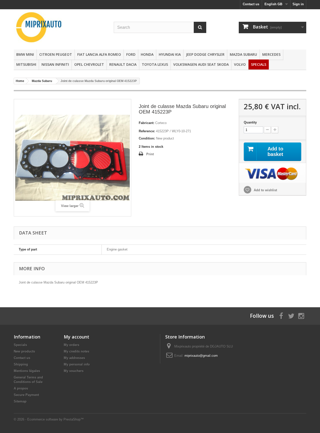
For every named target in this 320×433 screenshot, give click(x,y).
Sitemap (20, 401)
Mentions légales (27, 371)
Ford (131, 54)
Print (150, 154)
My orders (71, 345)
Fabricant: (146, 123)
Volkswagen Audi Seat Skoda (201, 64)
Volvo (240, 64)
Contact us (251, 4)
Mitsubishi (26, 64)
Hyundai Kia (170, 54)
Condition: (147, 138)
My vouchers (74, 371)
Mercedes (271, 54)
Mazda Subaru (243, 54)
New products (24, 351)
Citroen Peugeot (55, 54)
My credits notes (76, 351)
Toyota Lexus (155, 64)
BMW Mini (25, 54)
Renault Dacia (122, 64)
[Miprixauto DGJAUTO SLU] (60, 27)
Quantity (250, 122)
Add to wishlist (265, 190)
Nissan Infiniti (55, 64)
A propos (21, 388)
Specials (258, 64)
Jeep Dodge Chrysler (205, 54)
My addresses (74, 358)
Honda (147, 54)
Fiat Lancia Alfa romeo (99, 54)
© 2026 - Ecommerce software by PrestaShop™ (49, 419)
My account (76, 337)
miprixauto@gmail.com (201, 356)
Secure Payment (26, 395)
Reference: (147, 131)
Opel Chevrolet (89, 64)
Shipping (21, 364)
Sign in (298, 4)
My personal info (77, 364)
